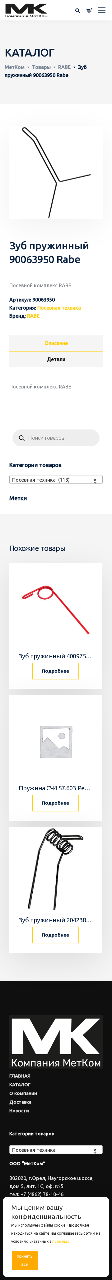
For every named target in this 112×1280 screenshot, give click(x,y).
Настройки (87, 1260)
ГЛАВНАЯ (19, 1075)
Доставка (20, 1102)
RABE (33, 316)
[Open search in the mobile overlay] (56, 437)
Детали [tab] (56, 359)
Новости (19, 1110)
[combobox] (56, 479)
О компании (23, 1093)
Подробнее (55, 671)
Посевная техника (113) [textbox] (54, 480)
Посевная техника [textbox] (54, 1150)
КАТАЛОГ (19, 1084)
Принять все (25, 1260)
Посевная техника (59, 308)
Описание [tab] (56, 343)
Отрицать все (56, 1260)
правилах (60, 1241)
